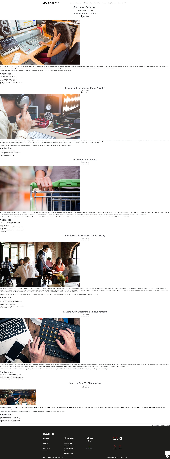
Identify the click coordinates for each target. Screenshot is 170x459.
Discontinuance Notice (69, 446)
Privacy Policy (55, 457)
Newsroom (45, 450)
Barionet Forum (68, 450)
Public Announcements (85, 159)
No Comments (85, 17)
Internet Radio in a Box (85, 13)
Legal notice (60, 457)
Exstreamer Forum (68, 448)
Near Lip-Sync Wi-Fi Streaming (85, 383)
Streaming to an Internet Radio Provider (85, 88)
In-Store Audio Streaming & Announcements (85, 311)
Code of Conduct (46, 448)
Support (45, 446)
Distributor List (67, 441)
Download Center (68, 443)
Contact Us (45, 443)
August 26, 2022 (85, 16)
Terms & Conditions (47, 457)
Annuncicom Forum (68, 453)
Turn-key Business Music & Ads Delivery (85, 235)
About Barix (45, 441)
